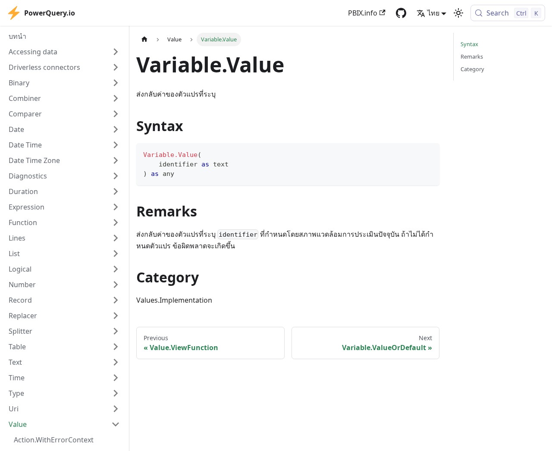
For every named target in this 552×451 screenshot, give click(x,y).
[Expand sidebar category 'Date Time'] (115, 145)
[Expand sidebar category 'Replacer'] (115, 316)
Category (472, 69)
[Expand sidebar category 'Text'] (115, 362)
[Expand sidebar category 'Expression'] (115, 207)
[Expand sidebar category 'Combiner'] (115, 98)
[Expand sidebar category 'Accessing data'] (115, 52)
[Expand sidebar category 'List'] (115, 253)
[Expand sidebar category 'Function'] (115, 222)
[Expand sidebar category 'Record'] (115, 300)
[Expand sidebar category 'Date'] (115, 129)
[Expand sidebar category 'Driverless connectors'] (115, 67)
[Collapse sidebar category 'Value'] (115, 424)
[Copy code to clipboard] (429, 154)
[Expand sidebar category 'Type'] (115, 393)
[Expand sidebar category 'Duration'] (115, 191)
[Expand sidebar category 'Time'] (115, 378)
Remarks (472, 56)
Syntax (469, 44)
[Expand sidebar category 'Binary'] (115, 83)
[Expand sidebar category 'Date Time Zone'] (115, 160)
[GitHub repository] (401, 13)
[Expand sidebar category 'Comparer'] (115, 114)
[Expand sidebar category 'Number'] (115, 284)
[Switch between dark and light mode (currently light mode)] (458, 13)
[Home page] (144, 39)
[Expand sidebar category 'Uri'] (115, 409)
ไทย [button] (433, 13)
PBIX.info (362, 13)
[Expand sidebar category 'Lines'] (115, 238)
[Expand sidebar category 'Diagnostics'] (115, 176)
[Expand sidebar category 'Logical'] (115, 269)
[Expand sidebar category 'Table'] (115, 347)
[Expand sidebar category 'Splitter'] (115, 331)
